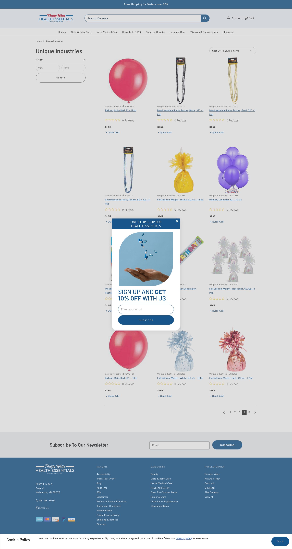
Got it (280, 541)
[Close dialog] (177, 221)
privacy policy (184, 538)
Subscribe (146, 320)
